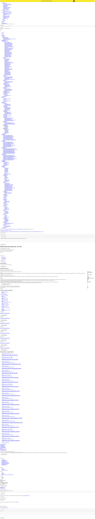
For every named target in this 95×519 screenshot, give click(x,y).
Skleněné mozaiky (7, 78)
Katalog (4, 20)
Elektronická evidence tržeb (5, 462)
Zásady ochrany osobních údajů (7, 7)
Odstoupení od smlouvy (4, 464)
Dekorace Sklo (6, 173)
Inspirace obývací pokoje (6, 148)
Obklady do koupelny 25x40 (8, 52)
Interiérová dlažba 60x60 (8, 74)
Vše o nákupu (3, 2)
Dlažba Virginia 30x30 (7, 84)
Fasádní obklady (5, 103)
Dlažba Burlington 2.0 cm (6, 156)
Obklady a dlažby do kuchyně (8, 45)
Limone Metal (6, 213)
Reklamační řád (5, 6)
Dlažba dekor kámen (7, 201)
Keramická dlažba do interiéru (8, 66)
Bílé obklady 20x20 (7, 50)
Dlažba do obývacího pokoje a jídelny (9, 62)
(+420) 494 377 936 (5, 507)
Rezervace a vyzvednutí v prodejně (7, 4)
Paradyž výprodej (7, 181)
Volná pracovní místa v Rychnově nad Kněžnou (7, 474)
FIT (5, 172)
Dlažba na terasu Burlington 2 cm (9, 89)
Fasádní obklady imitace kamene (8, 187)
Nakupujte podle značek (6, 9)
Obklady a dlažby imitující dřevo (8, 43)
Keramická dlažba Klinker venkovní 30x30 (10, 123)
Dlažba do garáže (7, 60)
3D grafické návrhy (4, 460)
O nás (2, 472)
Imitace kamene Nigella (7, 108)
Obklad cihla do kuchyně (8, 54)
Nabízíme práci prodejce (6, 10)
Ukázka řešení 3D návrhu (6, 17)
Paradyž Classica (7, 180)
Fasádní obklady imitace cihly (8, 186)
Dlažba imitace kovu (7, 65)
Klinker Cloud (6, 126)
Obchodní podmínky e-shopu (5, 463)
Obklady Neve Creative (6, 145)
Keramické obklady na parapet (8, 118)
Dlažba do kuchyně (7, 59)
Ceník (4, 15)
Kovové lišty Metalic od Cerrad (8, 190)
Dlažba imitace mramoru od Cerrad (9, 184)
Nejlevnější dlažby (7, 164)
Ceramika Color (5, 222)
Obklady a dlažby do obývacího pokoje (9, 46)
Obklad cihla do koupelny (8, 55)
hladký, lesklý (3, 261)
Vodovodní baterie (5, 137)
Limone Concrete (7, 212)
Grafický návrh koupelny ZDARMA (7, 12)
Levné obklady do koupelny (8, 56)
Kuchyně (6, 176)
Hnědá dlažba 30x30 (7, 71)
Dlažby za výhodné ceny (8, 100)
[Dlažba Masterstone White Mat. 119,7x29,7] (5, 230)
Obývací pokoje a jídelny (6, 38)
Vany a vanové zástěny (6, 139)
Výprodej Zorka (7, 221)
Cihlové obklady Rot (7, 112)
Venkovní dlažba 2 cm (7, 88)
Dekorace (4, 80)
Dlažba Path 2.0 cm (5, 157)
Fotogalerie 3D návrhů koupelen (7, 13)
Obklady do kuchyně (5, 142)
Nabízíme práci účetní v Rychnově (7, 11)
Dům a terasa (4, 39)
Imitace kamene (6, 220)
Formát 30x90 (6, 171)
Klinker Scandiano (7, 129)
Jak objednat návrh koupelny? (6, 14)
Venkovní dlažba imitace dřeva (8, 68)
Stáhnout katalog (2, 487)
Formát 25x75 (6, 170)
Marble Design (6, 168)
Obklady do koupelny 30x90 (8, 193)
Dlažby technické (7, 208)
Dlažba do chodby (7, 67)
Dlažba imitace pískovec (7, 64)
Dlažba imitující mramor (6, 152)
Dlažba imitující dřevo (5, 151)
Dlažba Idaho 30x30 (7, 85)
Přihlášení (3, 468)
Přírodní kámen (5, 115)
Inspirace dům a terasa (5, 155)
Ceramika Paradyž (5, 175)
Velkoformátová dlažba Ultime (8, 189)
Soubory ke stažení (5, 18)
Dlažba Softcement (5, 146)
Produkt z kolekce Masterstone (5, 313)
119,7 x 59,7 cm (4, 258)
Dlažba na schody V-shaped (8, 188)
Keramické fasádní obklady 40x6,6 (9, 120)
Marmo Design (6, 204)
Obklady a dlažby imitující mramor (9, 48)
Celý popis (13, 249)
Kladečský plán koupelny (6, 16)
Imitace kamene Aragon (7, 107)
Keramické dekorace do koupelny (9, 81)
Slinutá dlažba (6, 70)
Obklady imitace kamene (8, 104)
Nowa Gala (4, 203)
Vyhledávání (1, 25)
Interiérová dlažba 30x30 (8, 72)
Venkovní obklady (7, 217)
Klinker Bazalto (6, 131)
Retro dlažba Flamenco (6, 150)
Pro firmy (3, 19)
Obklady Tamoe (5, 144)
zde (20, 271)
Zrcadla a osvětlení (5, 138)
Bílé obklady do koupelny (8, 49)
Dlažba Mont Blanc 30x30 (8, 86)
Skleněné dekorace (7, 82)
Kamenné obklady (5, 106)
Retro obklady (6, 47)
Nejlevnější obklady (7, 162)
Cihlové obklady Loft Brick (8, 113)
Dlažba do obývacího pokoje (6, 149)
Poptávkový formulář (5, 8)
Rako (4, 214)
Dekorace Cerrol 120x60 (8, 226)
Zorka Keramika (5, 218)
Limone (4, 210)
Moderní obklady (7, 219)
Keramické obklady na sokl (8, 119)
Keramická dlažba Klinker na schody (9, 122)
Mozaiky (6, 179)
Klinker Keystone (7, 132)
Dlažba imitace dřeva (7, 58)
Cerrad (4, 182)
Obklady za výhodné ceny (8, 98)
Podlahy (6, 216)
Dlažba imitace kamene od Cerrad (9, 185)
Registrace (3, 469)
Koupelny (4, 37)
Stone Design (6, 169)
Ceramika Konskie (5, 195)
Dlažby (5, 196)
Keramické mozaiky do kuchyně (8, 77)
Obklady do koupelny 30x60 (8, 53)
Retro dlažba (6, 61)
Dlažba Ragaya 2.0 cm (6, 159)
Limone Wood (6, 211)
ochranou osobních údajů (26, 495)
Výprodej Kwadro (7, 209)
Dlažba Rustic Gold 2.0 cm (6, 158)
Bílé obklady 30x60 (7, 51)
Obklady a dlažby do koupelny (8, 44)
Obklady (4, 41)
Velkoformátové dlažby (6, 153)
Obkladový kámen (7, 109)
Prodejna (3, 21)
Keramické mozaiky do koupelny (9, 76)
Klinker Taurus (6, 130)
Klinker (6, 178)
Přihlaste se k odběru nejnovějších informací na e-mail (6, 490)
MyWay (4, 167)
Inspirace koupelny (5, 135)
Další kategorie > (5, 57)
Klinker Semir (6, 127)
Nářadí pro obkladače (7, 92)
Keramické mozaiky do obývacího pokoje (10, 79)
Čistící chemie (6, 94)
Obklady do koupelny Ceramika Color (9, 223)
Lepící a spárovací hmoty (8, 95)
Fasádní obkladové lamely (8, 105)
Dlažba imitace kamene (7, 63)
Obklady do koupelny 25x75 (8, 192)
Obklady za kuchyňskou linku (8, 42)
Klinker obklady (5, 117)
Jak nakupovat (5, 3)
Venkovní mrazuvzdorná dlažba (8, 69)
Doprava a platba (5, 5)
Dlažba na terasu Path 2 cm (8, 90)
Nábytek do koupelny (5, 136)
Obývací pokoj (6, 177)
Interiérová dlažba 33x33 (8, 73)
